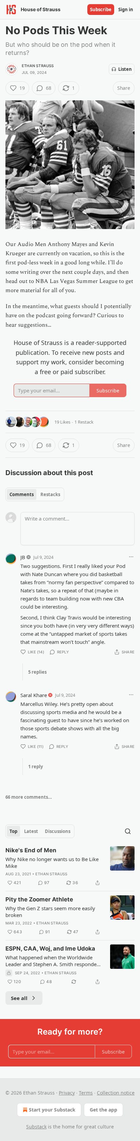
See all (19, 998)
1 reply (35, 766)
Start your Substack (52, 1109)
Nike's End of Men (30, 850)
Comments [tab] (22, 494)
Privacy (67, 1092)
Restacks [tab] (50, 494)
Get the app (103, 1109)
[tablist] (34, 494)
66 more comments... (28, 797)
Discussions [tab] (57, 831)
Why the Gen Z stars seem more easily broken (50, 911)
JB (22, 557)
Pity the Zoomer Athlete (39, 899)
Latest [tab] (31, 831)
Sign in (125, 9)
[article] (70, 866)
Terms (86, 1092)
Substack (36, 1126)
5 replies (37, 672)
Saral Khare (33, 695)
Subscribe (100, 9)
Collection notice (116, 1092)
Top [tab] (13, 831)
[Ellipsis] (131, 556)
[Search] (128, 831)
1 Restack (83, 422)
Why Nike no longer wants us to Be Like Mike (52, 862)
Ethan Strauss (38, 65)
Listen (125, 69)
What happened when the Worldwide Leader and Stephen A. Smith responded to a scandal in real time (52, 960)
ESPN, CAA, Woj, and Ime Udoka (50, 948)
